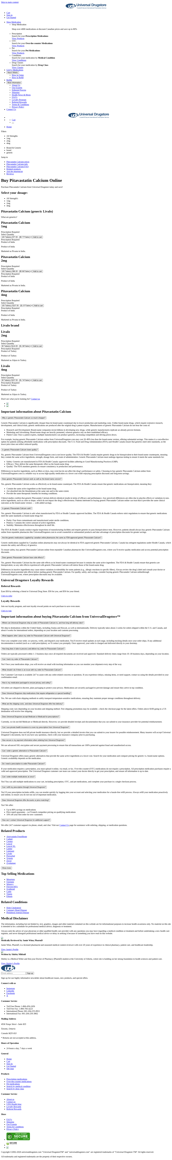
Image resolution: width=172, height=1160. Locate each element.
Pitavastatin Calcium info (17, 164)
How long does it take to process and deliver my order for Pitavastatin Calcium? (33, 649)
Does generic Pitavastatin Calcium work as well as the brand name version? (31, 479)
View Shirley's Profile (10, 963)
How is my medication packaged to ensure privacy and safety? (26, 683)
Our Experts (17, 87)
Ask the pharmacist (14, 171)
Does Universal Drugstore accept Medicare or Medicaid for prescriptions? (30, 717)
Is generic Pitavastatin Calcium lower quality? (20, 450)
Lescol (9, 844)
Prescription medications (16, 1079)
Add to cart (37, 237)
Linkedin (10, 991)
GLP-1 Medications (14, 70)
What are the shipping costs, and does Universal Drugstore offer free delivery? (32, 704)
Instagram (10, 988)
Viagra (9, 894)
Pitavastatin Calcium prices (17, 162)
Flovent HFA (12, 887)
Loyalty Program (19, 100)
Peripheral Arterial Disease (17, 912)
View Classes (17, 67)
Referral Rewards (19, 102)
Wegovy (10, 884)
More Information (14, 83)
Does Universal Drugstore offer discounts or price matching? (25, 800)
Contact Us (11, 109)
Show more (6, 868)
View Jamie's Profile (9, 949)
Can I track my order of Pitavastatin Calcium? (20, 659)
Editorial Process (19, 90)
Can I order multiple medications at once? (18, 777)
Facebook (10, 993)
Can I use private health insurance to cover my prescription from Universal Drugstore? (35, 727)
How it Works (13, 73)
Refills (9, 80)
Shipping (15, 92)
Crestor (9, 841)
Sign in (9, 15)
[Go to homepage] (86, 8)
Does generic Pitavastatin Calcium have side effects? (23, 557)
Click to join (6, 611)
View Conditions (19, 60)
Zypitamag (11, 863)
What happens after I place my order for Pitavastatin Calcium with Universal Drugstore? (36, 636)
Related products (13, 169)
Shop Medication (13, 22)
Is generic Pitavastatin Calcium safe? (16, 508)
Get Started (11, 17)
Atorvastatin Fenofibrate (16, 836)
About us (10, 1099)
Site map (10, 1068)
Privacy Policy (18, 107)
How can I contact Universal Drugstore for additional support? (26, 820)
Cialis (8, 891)
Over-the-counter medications (19, 1081)
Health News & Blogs (21, 95)
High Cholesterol (13, 908)
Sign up (30, 973)
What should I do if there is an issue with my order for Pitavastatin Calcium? (31, 670)
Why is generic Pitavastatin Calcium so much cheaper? (23, 418)
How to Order (18, 75)
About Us (16, 85)
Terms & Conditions (20, 104)
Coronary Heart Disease (16, 910)
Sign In (9, 1064)
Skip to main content (10, 2)
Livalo (9, 853)
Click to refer (6, 596)
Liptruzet (10, 851)
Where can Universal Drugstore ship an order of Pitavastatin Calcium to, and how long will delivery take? (42, 623)
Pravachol (10, 856)
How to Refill (18, 77)
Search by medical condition (18, 1086)
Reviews (10, 174)
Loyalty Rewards (13, 1106)
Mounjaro (10, 879)
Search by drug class (15, 1089)
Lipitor (9, 849)
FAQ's (14, 97)
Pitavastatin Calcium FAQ (17, 166)
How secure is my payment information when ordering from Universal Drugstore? (33, 740)
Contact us (35, 399)
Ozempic (10, 882)
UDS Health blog (13, 1104)
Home (9, 127)
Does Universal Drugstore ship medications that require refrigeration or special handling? (36, 693)
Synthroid (10, 889)
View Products (18, 38)
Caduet (9, 839)
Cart (8, 1061)
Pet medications (13, 1084)
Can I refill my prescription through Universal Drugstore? (24, 787)
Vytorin (9, 858)
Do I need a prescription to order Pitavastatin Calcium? (23, 764)
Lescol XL (11, 846)
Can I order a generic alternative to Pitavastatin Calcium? (24, 751)
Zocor (9, 861)
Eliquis (9, 896)
